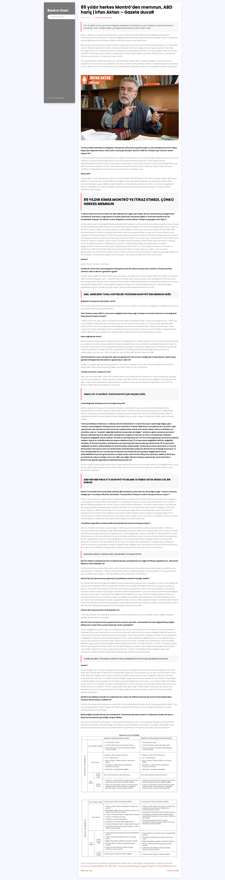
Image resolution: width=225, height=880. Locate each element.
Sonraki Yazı (172, 871)
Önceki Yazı (87, 871)
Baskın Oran (57, 10)
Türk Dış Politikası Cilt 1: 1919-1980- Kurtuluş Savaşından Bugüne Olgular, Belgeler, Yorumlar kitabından (131, 866)
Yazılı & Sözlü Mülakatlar (103, 18)
